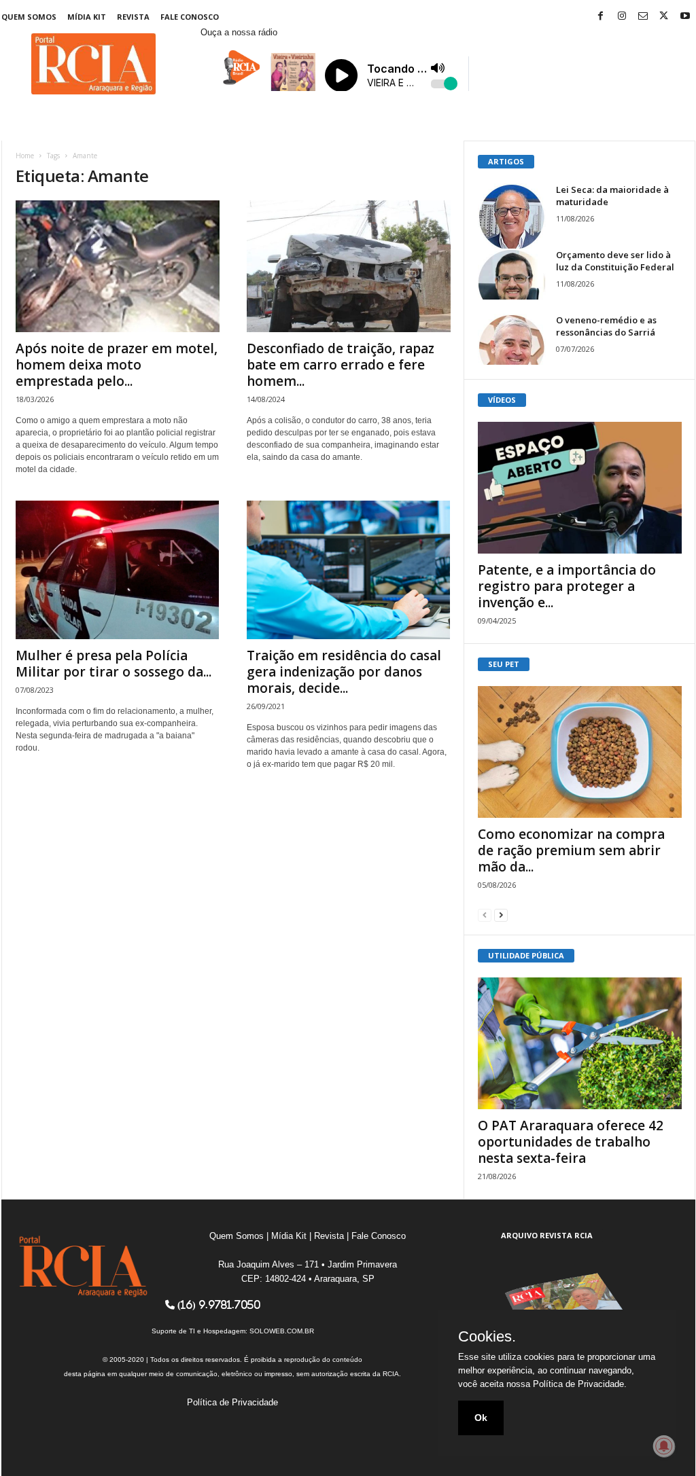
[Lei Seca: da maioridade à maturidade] (512, 217)
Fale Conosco (189, 17)
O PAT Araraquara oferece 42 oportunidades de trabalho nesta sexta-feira (570, 1142)
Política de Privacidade (232, 1402)
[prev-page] (484, 914)
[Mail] (643, 16)
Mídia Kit (86, 17)
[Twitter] (664, 16)
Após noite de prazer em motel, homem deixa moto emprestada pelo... (117, 365)
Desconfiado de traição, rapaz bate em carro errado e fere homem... (340, 365)
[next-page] (501, 914)
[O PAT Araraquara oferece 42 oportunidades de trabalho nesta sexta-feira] (580, 1043)
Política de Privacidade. (580, 1384)
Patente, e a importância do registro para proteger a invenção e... (567, 586)
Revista (133, 17)
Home (25, 155)
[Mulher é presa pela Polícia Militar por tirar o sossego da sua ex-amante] (118, 570)
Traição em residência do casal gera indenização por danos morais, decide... (344, 672)
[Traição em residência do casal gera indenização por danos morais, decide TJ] (349, 570)
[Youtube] (685, 16)
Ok (480, 1417)
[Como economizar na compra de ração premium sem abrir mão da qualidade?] (580, 752)
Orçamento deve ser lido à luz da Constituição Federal (615, 261)
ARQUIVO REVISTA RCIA (547, 1235)
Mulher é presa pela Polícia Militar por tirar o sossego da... (113, 664)
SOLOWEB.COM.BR (281, 1331)
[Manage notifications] (664, 1446)
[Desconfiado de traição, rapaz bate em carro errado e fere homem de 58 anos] (349, 266)
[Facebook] (601, 16)
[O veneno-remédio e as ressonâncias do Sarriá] (512, 339)
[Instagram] (622, 16)
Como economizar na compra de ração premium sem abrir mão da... (571, 850)
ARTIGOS (506, 161)
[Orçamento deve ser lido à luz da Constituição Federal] (512, 274)
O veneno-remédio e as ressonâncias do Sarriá (606, 326)
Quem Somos (28, 17)
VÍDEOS (502, 400)
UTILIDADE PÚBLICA (526, 955)
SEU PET (503, 664)
